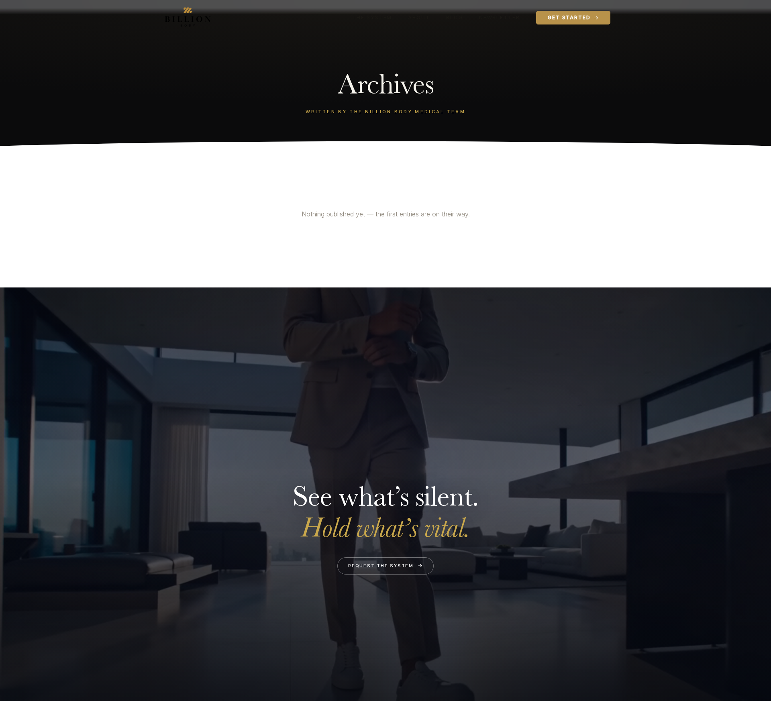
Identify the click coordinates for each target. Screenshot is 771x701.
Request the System (381, 566)
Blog (454, 17)
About (419, 17)
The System (372, 17)
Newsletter (499, 17)
